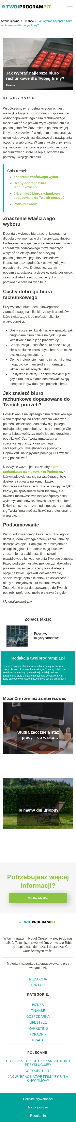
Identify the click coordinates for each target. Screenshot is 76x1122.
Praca (38, 1040)
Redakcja (38, 979)
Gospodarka (38, 1016)
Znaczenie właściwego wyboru (37, 177)
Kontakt (38, 985)
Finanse (29, 20)
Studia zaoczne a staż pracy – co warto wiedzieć (38, 735)
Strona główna (10, 20)
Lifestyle (38, 1022)
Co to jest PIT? (38, 1071)
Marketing (38, 1028)
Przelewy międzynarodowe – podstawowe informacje (51, 636)
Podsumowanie (25, 204)
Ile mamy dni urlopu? (38, 810)
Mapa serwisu (38, 1107)
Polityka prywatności (38, 1099)
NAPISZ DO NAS (38, 897)
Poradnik (38, 1034)
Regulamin (38, 1115)
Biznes (38, 1005)
